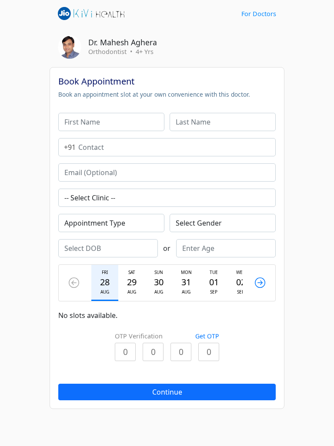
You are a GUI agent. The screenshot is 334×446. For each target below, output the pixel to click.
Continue (167, 392)
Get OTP (207, 336)
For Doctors (258, 14)
